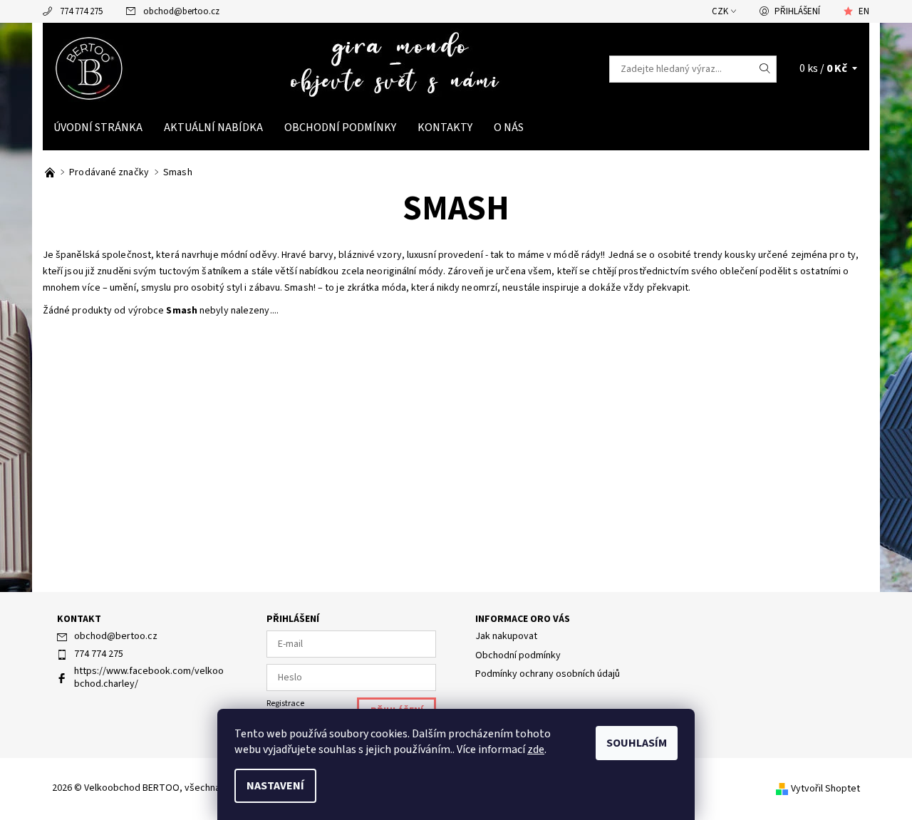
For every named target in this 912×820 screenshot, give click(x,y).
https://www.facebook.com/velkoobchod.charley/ (149, 677)
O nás (509, 127)
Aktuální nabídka (213, 127)
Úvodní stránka (97, 127)
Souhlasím (636, 743)
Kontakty (445, 127)
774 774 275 (81, 11)
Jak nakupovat (506, 636)
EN (864, 11)
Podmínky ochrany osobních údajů (547, 674)
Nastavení (275, 786)
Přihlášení (797, 11)
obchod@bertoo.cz (181, 11)
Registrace (285, 703)
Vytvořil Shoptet (825, 789)
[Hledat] (765, 69)
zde (535, 749)
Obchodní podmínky (340, 127)
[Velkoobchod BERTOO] (91, 68)
